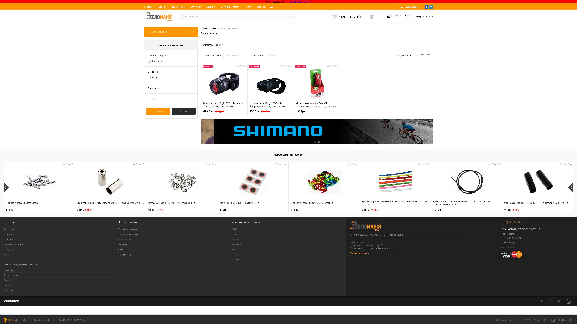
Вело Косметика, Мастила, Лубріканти (21, 265)
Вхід (402, 6)
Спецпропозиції (124, 255)
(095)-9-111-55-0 (47, 320)
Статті (234, 234)
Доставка (236, 249)
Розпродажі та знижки (128, 229)
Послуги (248, 7)
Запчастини (9, 234)
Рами (6, 260)
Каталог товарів (158, 31)
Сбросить (184, 111)
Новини (235, 239)
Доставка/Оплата (229, 7)
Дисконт (211, 7)
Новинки (121, 249)
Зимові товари (10, 290)
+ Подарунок (123, 244)
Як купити (236, 244)
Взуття (7, 255)
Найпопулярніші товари (288, 155)
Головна (148, 7)
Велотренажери (11, 275)
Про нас (261, 7)
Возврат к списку (209, 33)
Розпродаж (157, 61)
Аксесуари (8, 239)
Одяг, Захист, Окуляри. (13, 244)
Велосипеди (9, 229)
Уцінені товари (124, 239)
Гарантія (236, 255)
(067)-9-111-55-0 (349, 17)
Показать (158, 111)
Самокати (8, 280)
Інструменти (9, 249)
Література (8, 270)
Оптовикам (196, 7)
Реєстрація (411, 6)
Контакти (12, 320)
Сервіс (162, 7)
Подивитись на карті (360, 253)
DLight (155, 77)
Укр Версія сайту (300, 1)
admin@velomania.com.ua (524, 229)
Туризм (7, 285)
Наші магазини (178, 7)
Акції (234, 229)
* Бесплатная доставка (128, 234)
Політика (236, 260)
